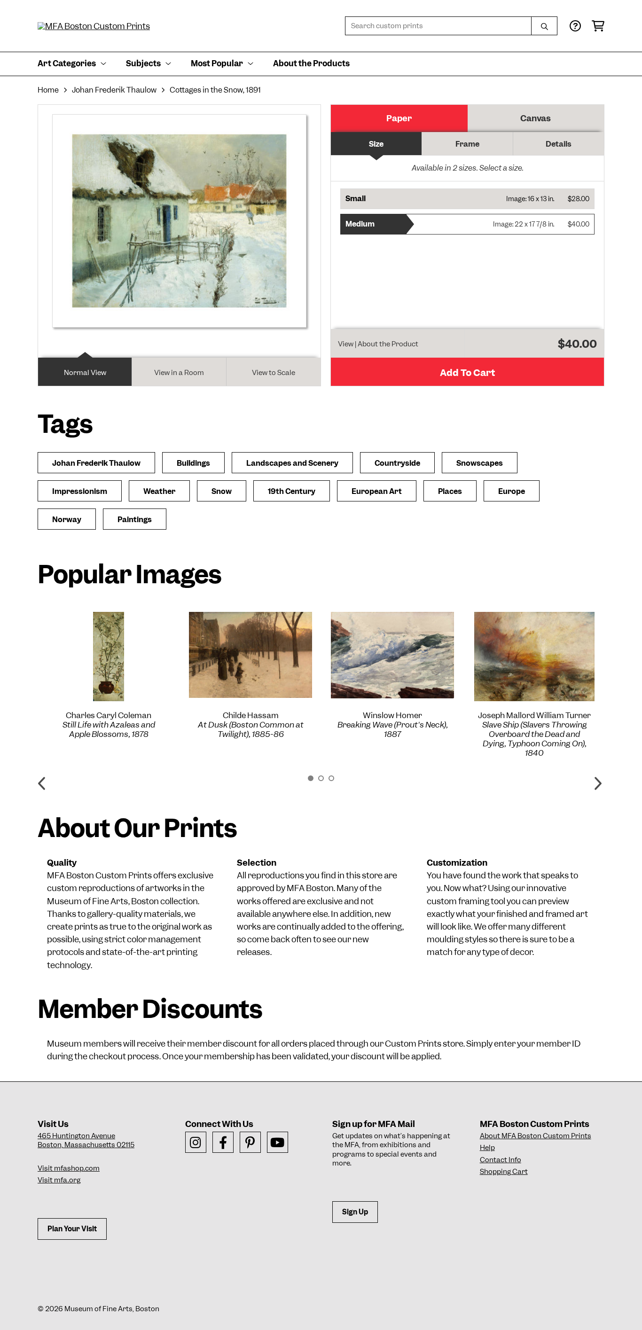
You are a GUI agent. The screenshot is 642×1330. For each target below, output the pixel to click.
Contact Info (500, 1160)
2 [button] (321, 778)
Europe (511, 491)
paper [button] (399, 118)
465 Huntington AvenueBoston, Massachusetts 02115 (86, 1140)
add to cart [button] (467, 373)
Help (487, 1147)
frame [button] (467, 144)
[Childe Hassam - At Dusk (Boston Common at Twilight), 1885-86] (250, 655)
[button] (467, 198)
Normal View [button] (85, 372)
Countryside (397, 463)
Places (450, 491)
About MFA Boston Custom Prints (535, 1136)
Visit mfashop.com (69, 1168)
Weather (159, 491)
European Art (377, 491)
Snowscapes (479, 463)
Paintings (134, 519)
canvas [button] (535, 118)
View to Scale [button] (273, 372)
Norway (66, 519)
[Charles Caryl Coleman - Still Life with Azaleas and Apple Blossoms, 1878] (108, 656)
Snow (221, 491)
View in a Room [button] (179, 372)
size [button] (376, 144)
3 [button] (331, 778)
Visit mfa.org (59, 1180)
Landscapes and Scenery (292, 463)
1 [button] (310, 778)
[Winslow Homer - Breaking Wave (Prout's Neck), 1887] (392, 655)
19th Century (291, 491)
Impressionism (79, 491)
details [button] (559, 144)
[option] (109, 675)
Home (48, 90)
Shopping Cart (504, 1171)
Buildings (193, 463)
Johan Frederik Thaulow (114, 90)
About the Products (311, 63)
